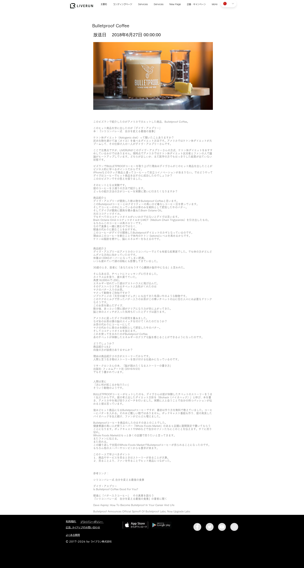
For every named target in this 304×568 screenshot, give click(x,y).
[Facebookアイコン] (197, 527)
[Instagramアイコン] (234, 527)
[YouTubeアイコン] (222, 527)
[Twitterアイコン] (210, 527)
